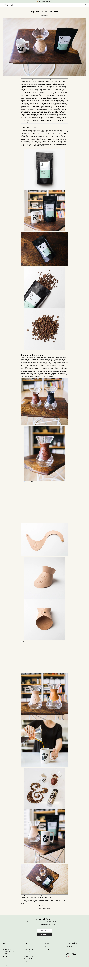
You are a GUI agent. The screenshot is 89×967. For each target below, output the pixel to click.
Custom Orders (27, 953)
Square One (30, 109)
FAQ (46, 951)
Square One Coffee (46, 106)
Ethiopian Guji (48, 130)
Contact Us (26, 946)
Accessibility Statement (29, 956)
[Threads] (72, 947)
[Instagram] (67, 947)
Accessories (5, 956)
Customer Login (27, 951)
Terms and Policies (83, 965)
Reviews (47, 949)
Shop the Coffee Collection (44, 908)
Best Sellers (5, 946)
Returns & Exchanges (28, 949)
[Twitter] (69, 947)
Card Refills (5, 953)
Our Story (47, 946)
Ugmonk (7, 965)
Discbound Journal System (9, 951)
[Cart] (85, 5)
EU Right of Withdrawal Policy (30, 961)
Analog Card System (7, 949)
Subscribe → (44, 934)
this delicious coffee (62, 122)
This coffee (48, 135)
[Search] (79, 5)
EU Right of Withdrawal (29, 958)
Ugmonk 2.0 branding (25, 120)
